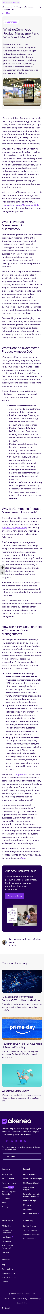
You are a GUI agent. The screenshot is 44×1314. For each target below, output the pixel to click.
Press (4, 1203)
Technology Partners (30, 1230)
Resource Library (8, 1269)
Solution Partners (29, 1226)
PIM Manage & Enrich (31, 1183)
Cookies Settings (35, 1299)
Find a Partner (28, 1239)
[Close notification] (40, 7)
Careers (7, 1187)
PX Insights (27, 1205)
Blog (3, 1265)
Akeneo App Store (30, 1213)
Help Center (6, 1237)
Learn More (6, 13)
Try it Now (5, 1252)
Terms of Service (9, 1299)
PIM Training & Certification (7, 1231)
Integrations (27, 1209)
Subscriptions (22, 1303)
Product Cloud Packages (32, 1179)
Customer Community (31, 1234)
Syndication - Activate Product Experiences (31, 1195)
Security (5, 1207)
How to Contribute (8, 1277)
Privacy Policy (22, 1299)
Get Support (6, 1241)
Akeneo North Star (8, 1179)
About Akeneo (7, 1174)
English (7, 1308)
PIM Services (6, 1226)
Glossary (5, 1282)
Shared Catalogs (29, 1201)
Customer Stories (8, 1273)
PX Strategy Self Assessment (8, 1246)
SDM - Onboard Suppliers (29, 1188)
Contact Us (6, 1198)
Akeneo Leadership (9, 1183)
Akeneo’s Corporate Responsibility (9, 1193)
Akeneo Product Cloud (31, 1174)
